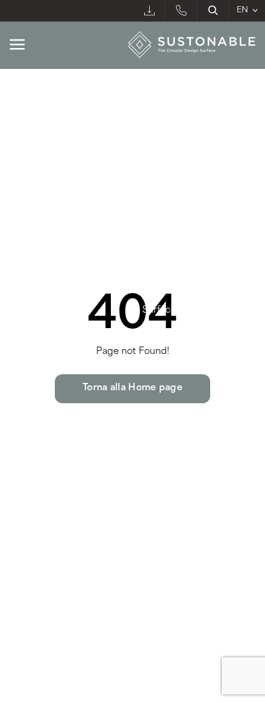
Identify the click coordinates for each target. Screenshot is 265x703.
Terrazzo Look (43, 193)
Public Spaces (176, 106)
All (16, 215)
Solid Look (34, 172)
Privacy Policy (36, 596)
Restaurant (168, 150)
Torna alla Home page (132, 388)
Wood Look (37, 150)
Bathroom (166, 128)
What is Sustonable (52, 267)
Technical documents (190, 289)
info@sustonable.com (62, 510)
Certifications (172, 267)
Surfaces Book (173, 310)
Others (159, 215)
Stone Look (36, 128)
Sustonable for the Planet (66, 289)
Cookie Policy (99, 596)
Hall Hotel (166, 172)
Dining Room (174, 193)
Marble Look (40, 106)
